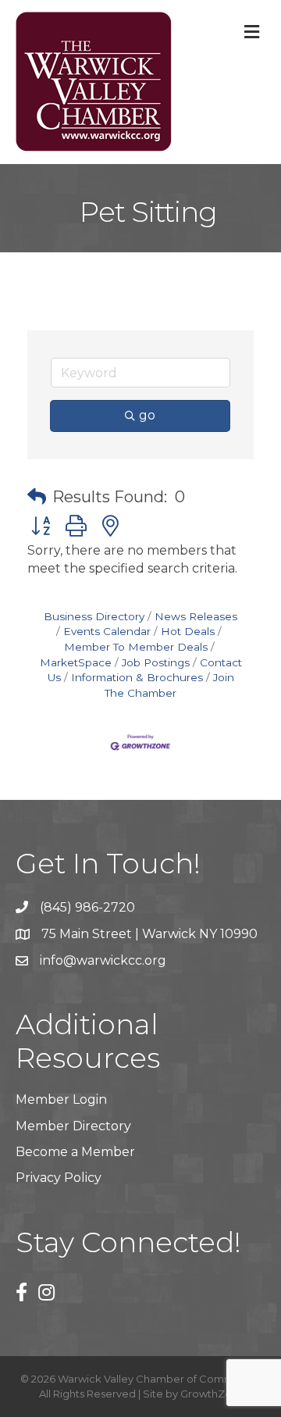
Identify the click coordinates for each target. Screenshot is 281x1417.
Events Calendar (107, 631)
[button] (36, 497)
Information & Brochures (137, 677)
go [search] (147, 415)
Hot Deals (188, 631)
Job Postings (156, 662)
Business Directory (94, 616)
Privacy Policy (58, 1177)
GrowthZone (212, 1393)
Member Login (61, 1099)
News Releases (196, 616)
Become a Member (75, 1151)
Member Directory (73, 1126)
